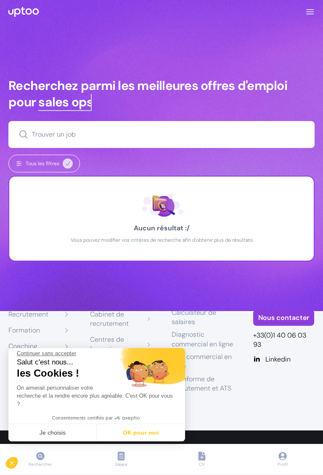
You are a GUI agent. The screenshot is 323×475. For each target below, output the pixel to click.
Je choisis (53, 432)
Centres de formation (107, 344)
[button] (18, 461)
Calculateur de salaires (194, 317)
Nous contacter (283, 317)
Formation (24, 330)
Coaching (22, 346)
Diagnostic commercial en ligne (202, 339)
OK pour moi (141, 432)
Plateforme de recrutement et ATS (201, 384)
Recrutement (28, 314)
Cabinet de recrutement (109, 319)
